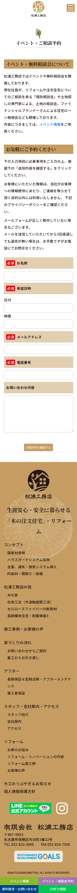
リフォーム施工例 (21, 763)
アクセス (14, 728)
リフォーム (13, 741)
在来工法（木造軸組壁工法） (30, 601)
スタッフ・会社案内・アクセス (31, 706)
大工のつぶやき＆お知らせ (27, 783)
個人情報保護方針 (20, 791)
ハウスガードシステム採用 (28, 559)
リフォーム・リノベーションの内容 (35, 756)
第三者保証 (16, 693)
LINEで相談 (58, 889)
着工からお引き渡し (23, 657)
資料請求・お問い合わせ (19, 889)
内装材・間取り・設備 (25, 573)
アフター (12, 671)
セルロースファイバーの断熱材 (32, 608)
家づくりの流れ (18, 642)
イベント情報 (50, 124)
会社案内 (14, 721)
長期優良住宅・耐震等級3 (27, 615)
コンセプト (14, 544)
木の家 (12, 595)
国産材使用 (16, 552)
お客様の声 (16, 770)
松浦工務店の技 (18, 587)
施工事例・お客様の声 (23, 629)
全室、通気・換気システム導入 (32, 566)
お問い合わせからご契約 (26, 650)
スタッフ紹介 (18, 714)
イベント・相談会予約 (58, 881)
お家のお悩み (18, 749)
